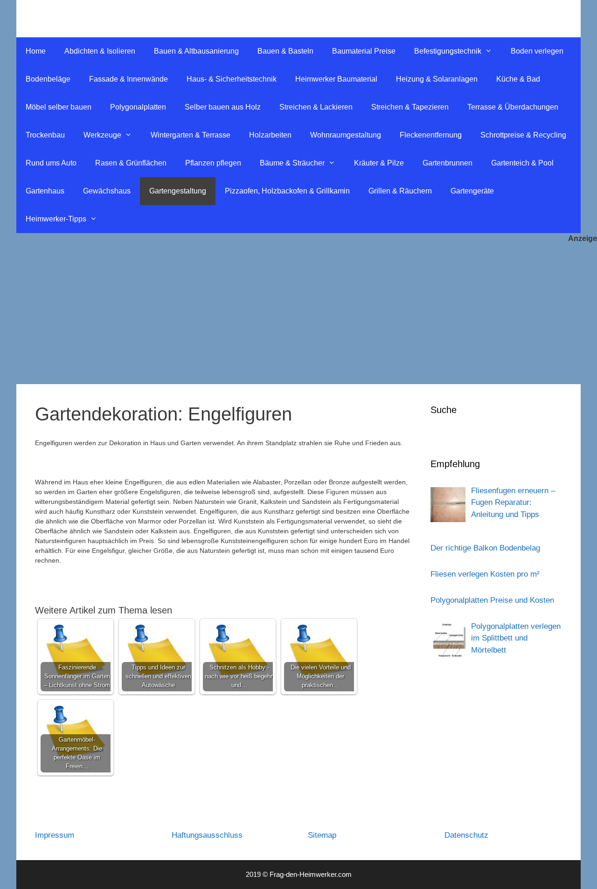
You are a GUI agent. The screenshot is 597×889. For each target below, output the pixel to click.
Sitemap (322, 835)
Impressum (54, 835)
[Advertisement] (298, 314)
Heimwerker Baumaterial (336, 79)
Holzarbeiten (270, 135)
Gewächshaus (107, 191)
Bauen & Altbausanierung (196, 51)
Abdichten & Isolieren (99, 51)
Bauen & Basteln (285, 51)
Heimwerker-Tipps (56, 219)
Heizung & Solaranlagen (437, 79)
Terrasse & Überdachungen (512, 107)
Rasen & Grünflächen (131, 163)
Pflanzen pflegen (213, 163)
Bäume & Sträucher (292, 163)
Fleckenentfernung (431, 135)
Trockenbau (45, 135)
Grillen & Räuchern (400, 191)
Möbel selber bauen (58, 107)
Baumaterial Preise (364, 51)
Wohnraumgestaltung (345, 135)
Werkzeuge (102, 135)
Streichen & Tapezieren (410, 107)
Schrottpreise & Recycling (523, 135)
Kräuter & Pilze (379, 163)
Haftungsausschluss (207, 835)
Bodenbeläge (48, 79)
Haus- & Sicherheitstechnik (232, 79)
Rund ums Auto (51, 163)
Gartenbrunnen (447, 163)
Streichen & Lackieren (316, 107)
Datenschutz (466, 835)
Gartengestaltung (177, 191)
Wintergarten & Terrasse (190, 135)
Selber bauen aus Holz (223, 107)
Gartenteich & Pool (522, 163)
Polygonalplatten (138, 107)
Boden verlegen (537, 51)
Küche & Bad (518, 79)
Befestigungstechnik (447, 51)
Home (36, 51)
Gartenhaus (45, 191)
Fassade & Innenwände (128, 79)
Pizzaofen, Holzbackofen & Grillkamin (287, 191)
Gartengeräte (472, 191)
